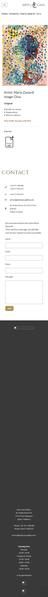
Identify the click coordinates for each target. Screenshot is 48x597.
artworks (14, 13)
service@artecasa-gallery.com (22, 200)
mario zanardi (28, 13)
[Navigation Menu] (4, 5)
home (5, 13)
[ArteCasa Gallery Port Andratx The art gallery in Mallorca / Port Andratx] (34, 5)
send (9, 308)
